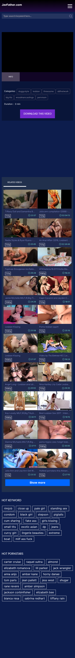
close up (23, 508)
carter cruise (12, 562)
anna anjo (10, 574)
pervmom (41, 97)
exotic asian (29, 526)
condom (9, 514)
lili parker (42, 568)
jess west (48, 580)
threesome (48, 91)
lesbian (36, 91)
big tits (9, 97)
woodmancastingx (25, 97)
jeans (54, 526)
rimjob (8, 508)
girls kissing (49, 520)
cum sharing (12, 520)
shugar (64, 580)
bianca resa (11, 598)
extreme (54, 533)
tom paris (10, 580)
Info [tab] (11, 77)
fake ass (30, 520)
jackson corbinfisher (17, 592)
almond (53, 562)
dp (44, 526)
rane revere (11, 586)
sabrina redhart (35, 598)
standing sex (58, 508)
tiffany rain (57, 598)
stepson (43, 514)
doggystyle (23, 91)
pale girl (39, 508)
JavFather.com (12, 4)
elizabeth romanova (17, 568)
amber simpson (34, 586)
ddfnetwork (63, 91)
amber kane (30, 574)
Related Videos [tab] (15, 182)
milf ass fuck (24, 539)
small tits (10, 526)
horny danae (51, 574)
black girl (26, 514)
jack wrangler (62, 568)
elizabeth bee (45, 592)
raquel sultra (34, 562)
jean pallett (29, 580)
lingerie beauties (32, 533)
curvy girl (10, 533)
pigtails (58, 514)
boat (7, 539)
